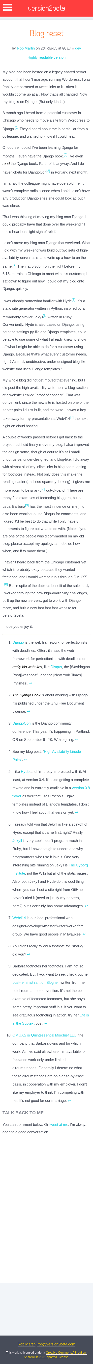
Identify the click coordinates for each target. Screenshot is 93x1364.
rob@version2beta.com (56, 1344)
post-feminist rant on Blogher (35, 982)
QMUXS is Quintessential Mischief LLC (44, 1035)
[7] (72, 417)
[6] (45, 316)
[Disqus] (46, 1209)
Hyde (25, 771)
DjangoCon (21, 723)
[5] (73, 300)
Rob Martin (26, 48)
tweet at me (58, 1124)
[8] (43, 489)
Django (18, 642)
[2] (65, 155)
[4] (14, 265)
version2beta (46, 8)
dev (78, 48)
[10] (5, 584)
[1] (17, 127)
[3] (48, 171)
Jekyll (17, 840)
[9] (27, 505)
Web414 (19, 918)
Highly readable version (46, 57)
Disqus (56, 667)
